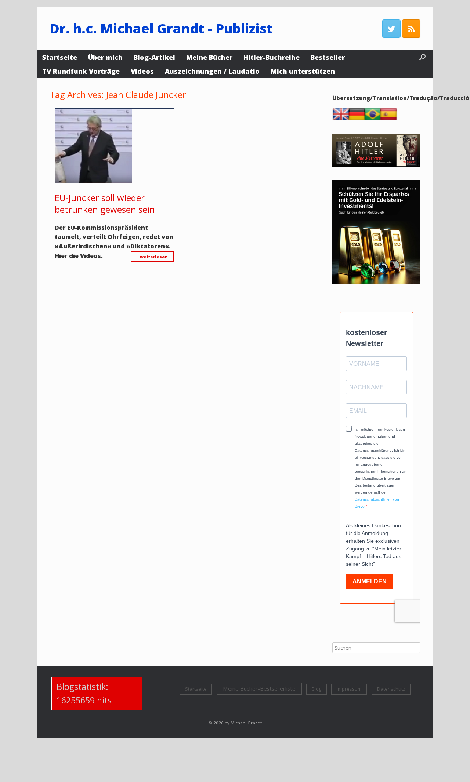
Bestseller (328, 57)
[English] (342, 118)
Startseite (59, 57)
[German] (358, 118)
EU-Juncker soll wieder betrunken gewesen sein (105, 203)
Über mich (105, 57)
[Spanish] (390, 118)
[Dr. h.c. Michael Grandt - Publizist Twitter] (391, 28)
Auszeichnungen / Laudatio (212, 71)
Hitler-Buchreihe (271, 57)
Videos (142, 71)
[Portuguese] (374, 118)
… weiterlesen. (152, 256)
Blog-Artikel (154, 57)
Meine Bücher (209, 57)
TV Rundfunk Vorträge (81, 71)
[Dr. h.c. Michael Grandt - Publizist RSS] (411, 28)
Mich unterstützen (303, 71)
